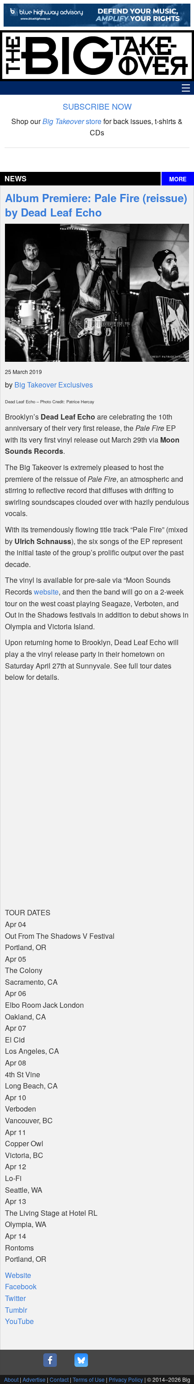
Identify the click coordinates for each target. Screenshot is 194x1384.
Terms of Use (89, 1379)
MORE (178, 179)
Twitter (15, 1298)
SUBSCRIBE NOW (97, 106)
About (11, 1379)
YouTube (19, 1321)
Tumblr (16, 1310)
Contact (59, 1379)
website (46, 591)
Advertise (34, 1379)
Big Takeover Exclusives (53, 384)
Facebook (21, 1286)
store (72, 121)
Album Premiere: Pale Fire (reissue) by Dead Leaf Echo (96, 205)
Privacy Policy (126, 1379)
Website (18, 1275)
